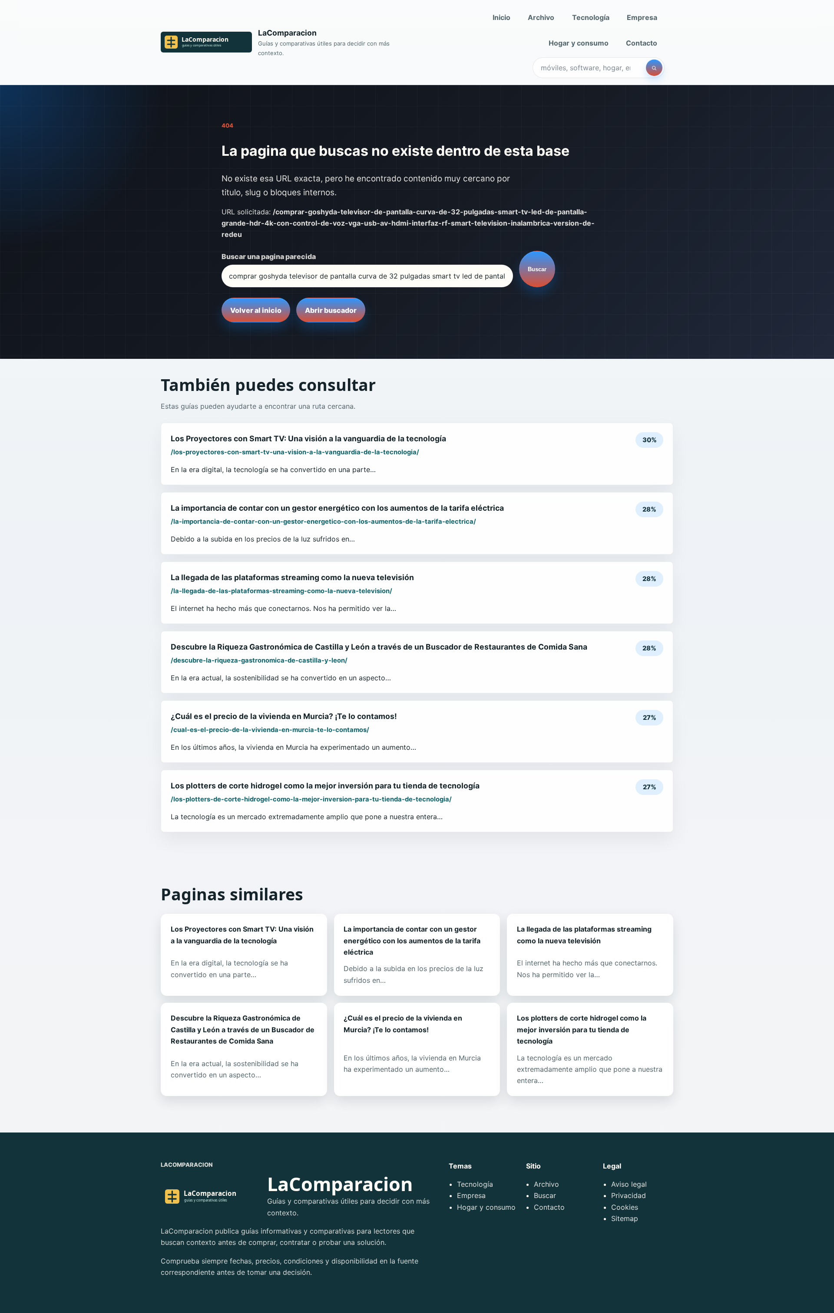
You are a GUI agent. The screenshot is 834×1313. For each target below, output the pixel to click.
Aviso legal (629, 1184)
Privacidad (628, 1195)
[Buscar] (654, 67)
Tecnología (590, 17)
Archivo (541, 17)
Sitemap (624, 1218)
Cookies (624, 1207)
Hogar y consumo (579, 43)
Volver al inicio (255, 310)
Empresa (642, 17)
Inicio (501, 17)
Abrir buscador (331, 310)
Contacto (641, 43)
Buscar (537, 269)
